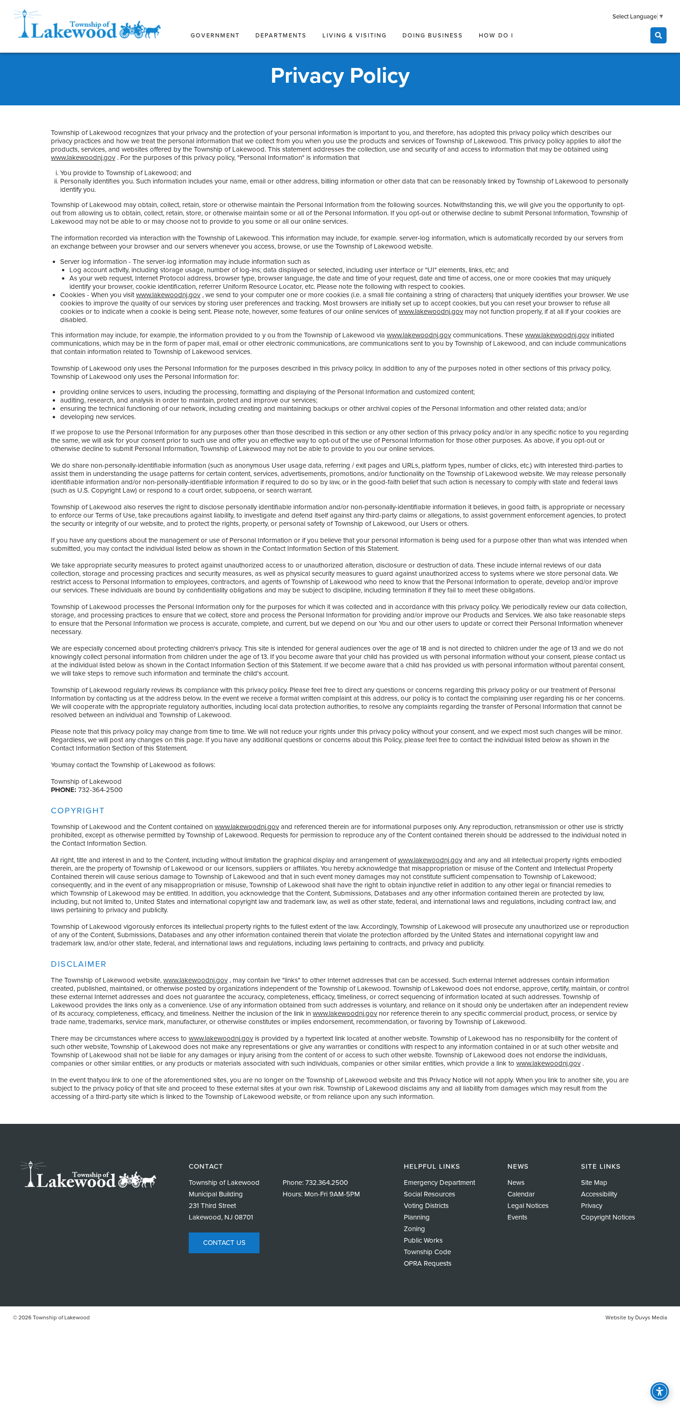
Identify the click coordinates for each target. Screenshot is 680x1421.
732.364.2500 (326, 1182)
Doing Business (432, 35)
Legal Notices (528, 1205)
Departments (281, 35)
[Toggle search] (658, 35)
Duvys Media (651, 1317)
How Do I (496, 35)
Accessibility (599, 1194)
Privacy (591, 1205)
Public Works (423, 1240)
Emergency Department (439, 1182)
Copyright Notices (608, 1217)
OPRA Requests (427, 1263)
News (516, 1182)
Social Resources (429, 1194)
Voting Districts (426, 1205)
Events (517, 1217)
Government (215, 35)
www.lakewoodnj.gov (83, 157)
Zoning (414, 1229)
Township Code (427, 1252)
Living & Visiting (354, 35)
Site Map (594, 1182)
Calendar (521, 1194)
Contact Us (224, 1242)
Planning (417, 1217)
